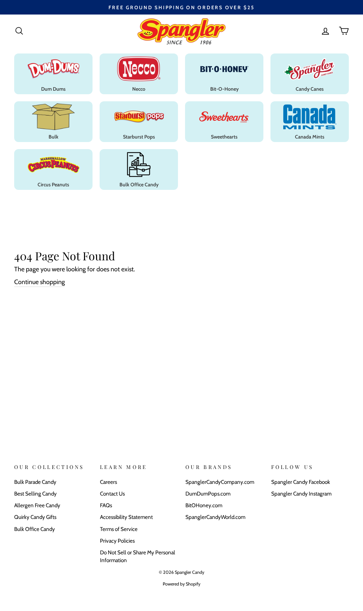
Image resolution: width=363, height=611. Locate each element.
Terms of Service (119, 529)
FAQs (106, 505)
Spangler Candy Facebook (300, 482)
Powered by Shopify (181, 584)
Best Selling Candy (35, 493)
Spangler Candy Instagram (301, 493)
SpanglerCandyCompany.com (219, 482)
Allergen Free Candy (37, 505)
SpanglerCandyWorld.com (215, 517)
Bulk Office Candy (34, 529)
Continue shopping (39, 282)
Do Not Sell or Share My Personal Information (137, 556)
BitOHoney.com (203, 505)
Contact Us (112, 493)
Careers (108, 482)
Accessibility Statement (126, 517)
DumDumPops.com (207, 493)
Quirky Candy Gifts (35, 517)
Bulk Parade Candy (35, 482)
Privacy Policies (117, 540)
